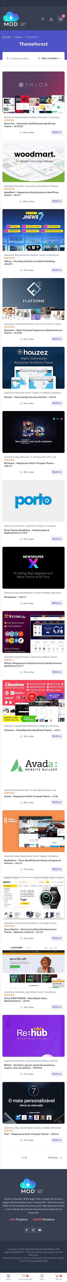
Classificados (26, 593)
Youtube (40, 1230)
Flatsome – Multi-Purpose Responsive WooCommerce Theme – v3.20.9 (33, 331)
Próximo (53, 1157)
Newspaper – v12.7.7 (15, 597)
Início (8, 37)
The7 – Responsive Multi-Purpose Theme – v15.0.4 (31, 1134)
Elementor (19, 186)
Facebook (27, 1230)
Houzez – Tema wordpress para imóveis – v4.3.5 (30, 397)
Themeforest (52, 255)
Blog (17, 117)
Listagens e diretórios (48, 726)
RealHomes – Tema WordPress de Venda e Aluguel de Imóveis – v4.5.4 (32, 862)
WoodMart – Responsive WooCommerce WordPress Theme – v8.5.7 (31, 194)
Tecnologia (51, 526)
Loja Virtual (30, 186)
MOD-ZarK (33, 1255)
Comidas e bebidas (28, 117)
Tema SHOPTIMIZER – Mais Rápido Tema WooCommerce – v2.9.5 (25, 999)
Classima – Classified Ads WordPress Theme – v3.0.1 (32, 730)
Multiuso (54, 186)
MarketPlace (43, 186)
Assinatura (9, 117)
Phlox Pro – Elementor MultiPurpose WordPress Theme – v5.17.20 (29, 125)
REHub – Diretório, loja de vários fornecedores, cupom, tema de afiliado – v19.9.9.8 (29, 1066)
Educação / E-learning (48, 117)
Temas (18, 37)
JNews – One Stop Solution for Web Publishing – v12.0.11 (30, 262)
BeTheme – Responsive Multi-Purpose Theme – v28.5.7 (29, 464)
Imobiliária (45, 393)
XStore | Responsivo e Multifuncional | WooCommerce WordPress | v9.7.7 (33, 664)
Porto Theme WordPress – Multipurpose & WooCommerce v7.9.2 (26, 531)
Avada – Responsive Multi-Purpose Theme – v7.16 (31, 796)
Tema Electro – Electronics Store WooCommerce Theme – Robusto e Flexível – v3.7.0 (30, 931)
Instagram (33, 1230)
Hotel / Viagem (32, 393)
